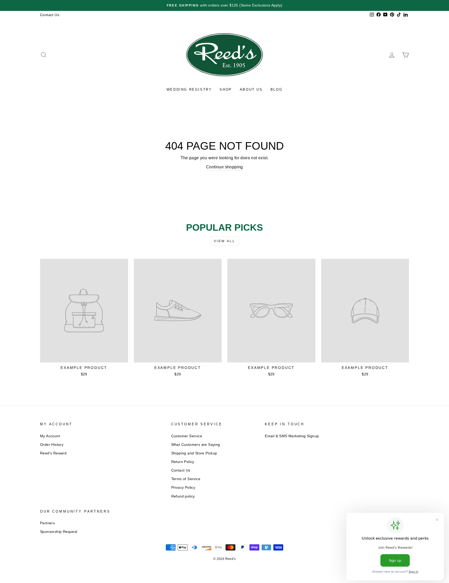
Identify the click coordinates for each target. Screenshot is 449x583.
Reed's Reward (53, 453)
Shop (226, 89)
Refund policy (183, 496)
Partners (47, 523)
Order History (51, 445)
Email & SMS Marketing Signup (292, 436)
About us (251, 89)
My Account (50, 436)
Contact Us (49, 15)
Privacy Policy (183, 487)
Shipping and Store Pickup (194, 453)
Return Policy (182, 462)
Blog (276, 89)
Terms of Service (185, 479)
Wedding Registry (189, 89)
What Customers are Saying (195, 445)
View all (224, 241)
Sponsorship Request (58, 532)
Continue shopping (224, 167)
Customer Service (186, 436)
